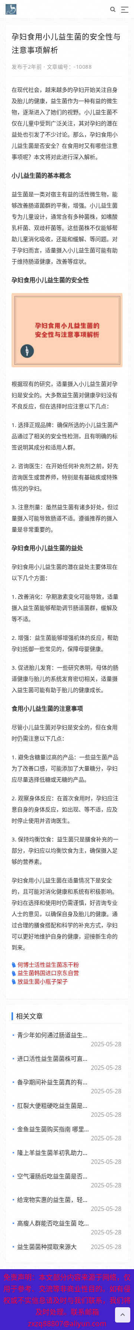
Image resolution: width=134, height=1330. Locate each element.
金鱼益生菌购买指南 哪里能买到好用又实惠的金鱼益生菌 (54, 1129)
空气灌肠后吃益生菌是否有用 (54, 1176)
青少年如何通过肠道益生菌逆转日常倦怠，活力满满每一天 (54, 1035)
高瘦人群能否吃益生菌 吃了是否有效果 (54, 1223)
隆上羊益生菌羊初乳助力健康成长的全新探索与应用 (54, 1153)
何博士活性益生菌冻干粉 (48, 964)
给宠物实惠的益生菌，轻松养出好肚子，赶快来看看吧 (54, 1200)
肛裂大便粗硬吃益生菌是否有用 (54, 1106)
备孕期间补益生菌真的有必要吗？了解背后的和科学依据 (54, 1082)
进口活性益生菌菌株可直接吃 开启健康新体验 (54, 1059)
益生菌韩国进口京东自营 (48, 973)
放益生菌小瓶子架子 (42, 981)
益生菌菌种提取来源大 (47, 1247)
